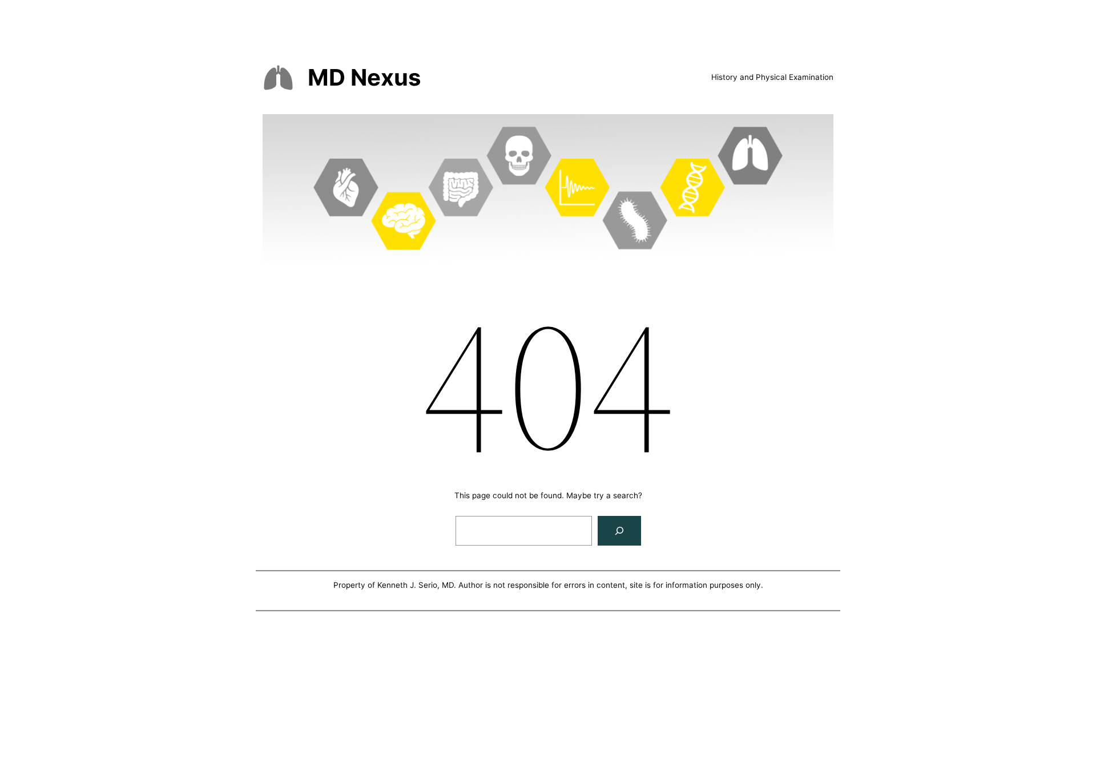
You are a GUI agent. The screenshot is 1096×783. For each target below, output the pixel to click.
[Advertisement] (548, 699)
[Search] (619, 531)
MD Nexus (364, 77)
